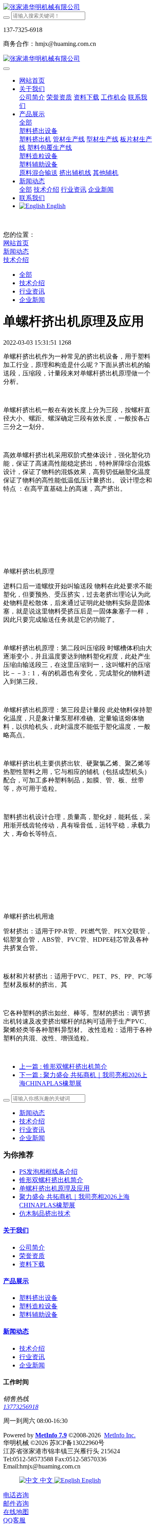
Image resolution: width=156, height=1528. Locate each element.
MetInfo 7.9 (51, 1435)
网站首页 (32, 80)
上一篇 (63, 1066)
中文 (46, 1480)
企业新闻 (32, 299)
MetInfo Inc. (120, 1435)
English (90, 1480)
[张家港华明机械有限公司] (78, 7)
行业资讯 (32, 291)
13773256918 (20, 1406)
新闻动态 (16, 251)
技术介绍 (16, 259)
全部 (25, 122)
